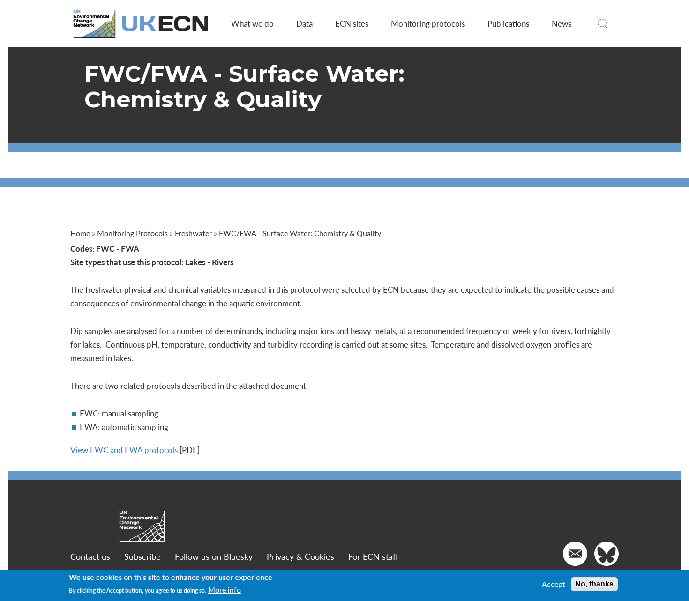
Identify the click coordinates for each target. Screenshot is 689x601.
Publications (508, 23)
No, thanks (594, 584)
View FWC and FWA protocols (124, 449)
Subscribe (142, 556)
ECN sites (351, 23)
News (561, 23)
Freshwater (193, 233)
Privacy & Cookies (300, 556)
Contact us (90, 556)
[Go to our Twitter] (606, 554)
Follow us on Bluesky (214, 556)
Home (80, 233)
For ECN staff (373, 556)
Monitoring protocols (428, 23)
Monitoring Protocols (132, 233)
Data (304, 23)
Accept (553, 584)
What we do (252, 23)
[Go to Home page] (141, 23)
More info (224, 590)
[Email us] (575, 554)
